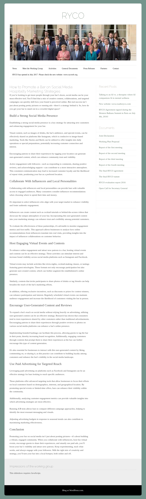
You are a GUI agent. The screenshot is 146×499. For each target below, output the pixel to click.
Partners (104, 68)
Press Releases (89, 68)
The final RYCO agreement (111, 171)
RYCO (73, 16)
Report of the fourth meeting (111, 165)
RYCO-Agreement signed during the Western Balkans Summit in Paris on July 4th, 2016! (117, 113)
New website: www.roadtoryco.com (115, 104)
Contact (116, 68)
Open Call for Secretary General (113, 188)
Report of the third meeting (111, 159)
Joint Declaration (106, 136)
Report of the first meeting (110, 147)
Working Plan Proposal (109, 141)
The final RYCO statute (109, 176)
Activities (52, 68)
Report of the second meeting (112, 153)
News (14, 68)
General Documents (70, 68)
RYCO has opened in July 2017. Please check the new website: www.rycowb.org (44, 75)
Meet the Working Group (33, 68)
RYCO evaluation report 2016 (112, 182)
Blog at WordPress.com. (73, 490)
